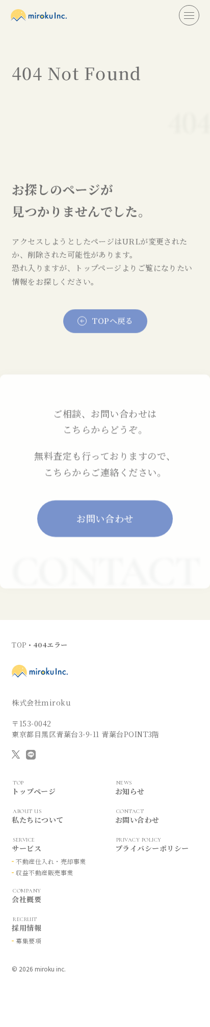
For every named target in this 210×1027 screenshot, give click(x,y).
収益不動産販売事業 (44, 872)
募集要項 (28, 940)
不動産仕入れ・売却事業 (51, 861)
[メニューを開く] (189, 15)
